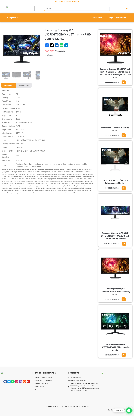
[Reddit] (24, 381)
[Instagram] (16, 381)
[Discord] (20, 381)
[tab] (8, 85)
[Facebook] (5, 381)
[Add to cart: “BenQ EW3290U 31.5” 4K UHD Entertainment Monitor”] (124, 188)
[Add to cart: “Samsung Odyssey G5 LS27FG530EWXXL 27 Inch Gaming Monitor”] (124, 355)
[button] (13, 18)
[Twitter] (9, 381)
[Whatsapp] (13, 381)
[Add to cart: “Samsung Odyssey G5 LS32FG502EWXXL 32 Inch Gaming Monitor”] (124, 299)
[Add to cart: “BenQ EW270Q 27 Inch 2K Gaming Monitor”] (124, 135)
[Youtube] (28, 381)
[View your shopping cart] (127, 9)
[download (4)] (22, 49)
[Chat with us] (129, 410)
